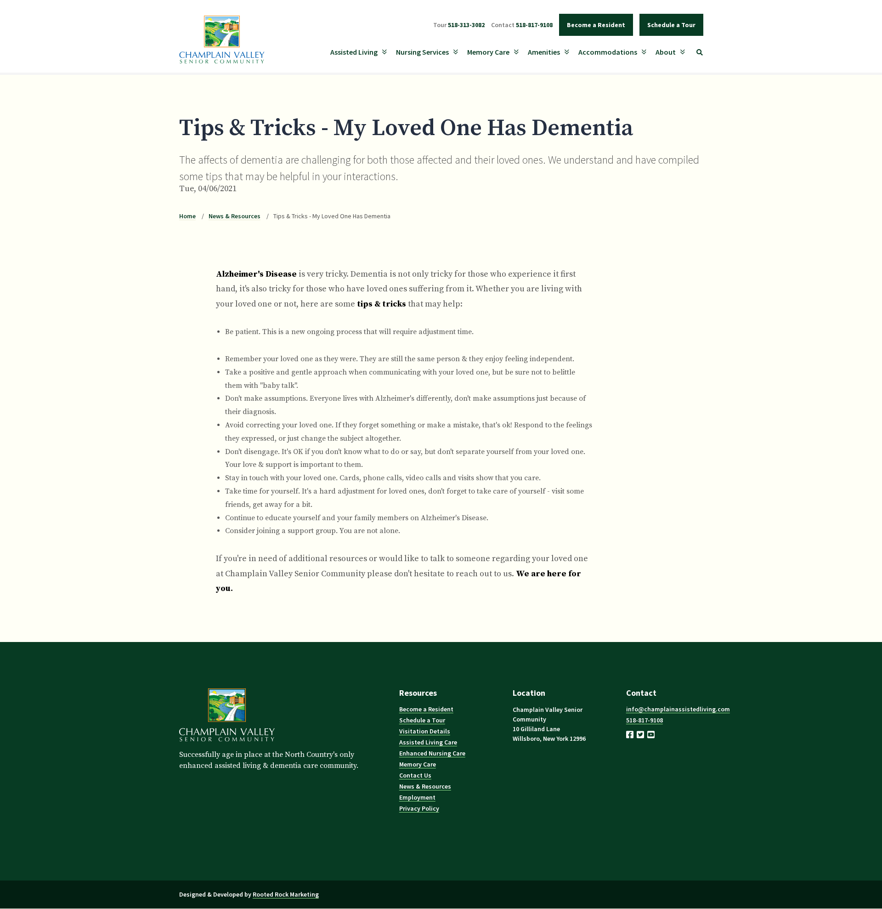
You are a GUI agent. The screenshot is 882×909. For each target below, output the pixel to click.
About (666, 52)
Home (187, 216)
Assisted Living (354, 52)
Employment (417, 797)
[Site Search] (699, 52)
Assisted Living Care (428, 742)
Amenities (544, 52)
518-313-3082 (459, 25)
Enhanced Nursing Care (432, 753)
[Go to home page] (227, 744)
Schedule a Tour (671, 25)
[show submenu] (384, 51)
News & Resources (234, 216)
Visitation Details (424, 731)
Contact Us (415, 775)
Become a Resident (596, 25)
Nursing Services (422, 52)
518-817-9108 (522, 25)
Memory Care (488, 52)
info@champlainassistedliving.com (678, 709)
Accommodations (607, 52)
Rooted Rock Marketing (286, 894)
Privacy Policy (419, 808)
